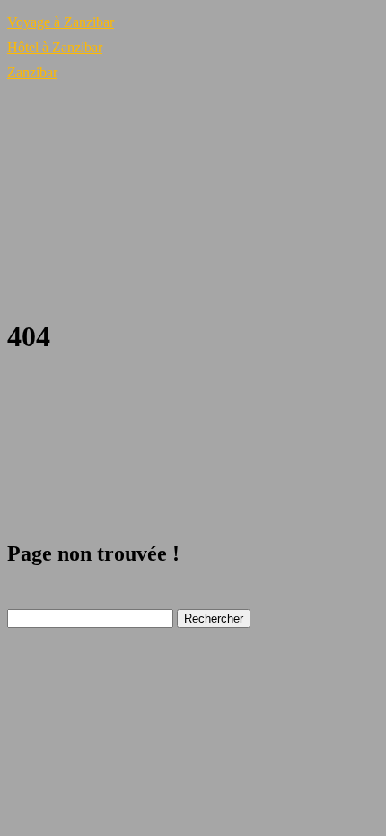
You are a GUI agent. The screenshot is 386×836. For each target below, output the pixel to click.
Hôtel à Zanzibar (54, 47)
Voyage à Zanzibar (60, 22)
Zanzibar (32, 72)
